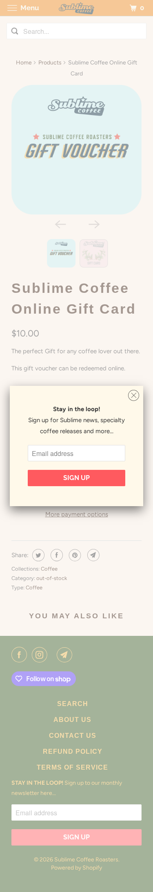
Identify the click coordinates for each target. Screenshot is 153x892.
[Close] (133, 395)
